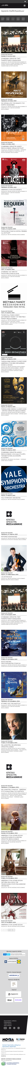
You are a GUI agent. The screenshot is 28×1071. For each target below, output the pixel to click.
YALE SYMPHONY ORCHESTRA (11, 498)
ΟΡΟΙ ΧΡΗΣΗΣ (8, 1025)
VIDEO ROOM (7, 1024)
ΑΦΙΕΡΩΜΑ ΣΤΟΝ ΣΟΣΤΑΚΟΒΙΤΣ (11, 189)
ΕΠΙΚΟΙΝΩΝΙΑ (7, 1022)
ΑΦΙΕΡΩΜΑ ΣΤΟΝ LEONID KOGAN (11, 924)
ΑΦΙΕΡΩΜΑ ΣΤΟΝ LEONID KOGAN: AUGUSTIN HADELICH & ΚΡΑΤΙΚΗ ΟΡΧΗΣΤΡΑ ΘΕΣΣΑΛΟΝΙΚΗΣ (12, 837)
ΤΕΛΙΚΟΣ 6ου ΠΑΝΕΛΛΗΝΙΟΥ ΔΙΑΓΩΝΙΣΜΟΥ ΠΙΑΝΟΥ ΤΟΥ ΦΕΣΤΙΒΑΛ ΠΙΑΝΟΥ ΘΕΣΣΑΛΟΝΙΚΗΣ (13, 316)
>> (13, 930)
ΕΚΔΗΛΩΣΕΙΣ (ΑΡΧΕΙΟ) (10, 1020)
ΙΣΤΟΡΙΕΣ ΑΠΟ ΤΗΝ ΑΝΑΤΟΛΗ (10, 703)
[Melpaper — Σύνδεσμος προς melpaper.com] (23, 961)
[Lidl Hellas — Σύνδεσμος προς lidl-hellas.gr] (16, 961)
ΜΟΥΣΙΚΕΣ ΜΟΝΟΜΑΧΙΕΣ (9, 536)
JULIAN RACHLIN (6, 577)
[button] (3, 1063)
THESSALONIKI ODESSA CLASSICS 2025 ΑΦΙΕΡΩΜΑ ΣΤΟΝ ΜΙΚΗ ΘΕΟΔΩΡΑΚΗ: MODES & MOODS (13, 363)
